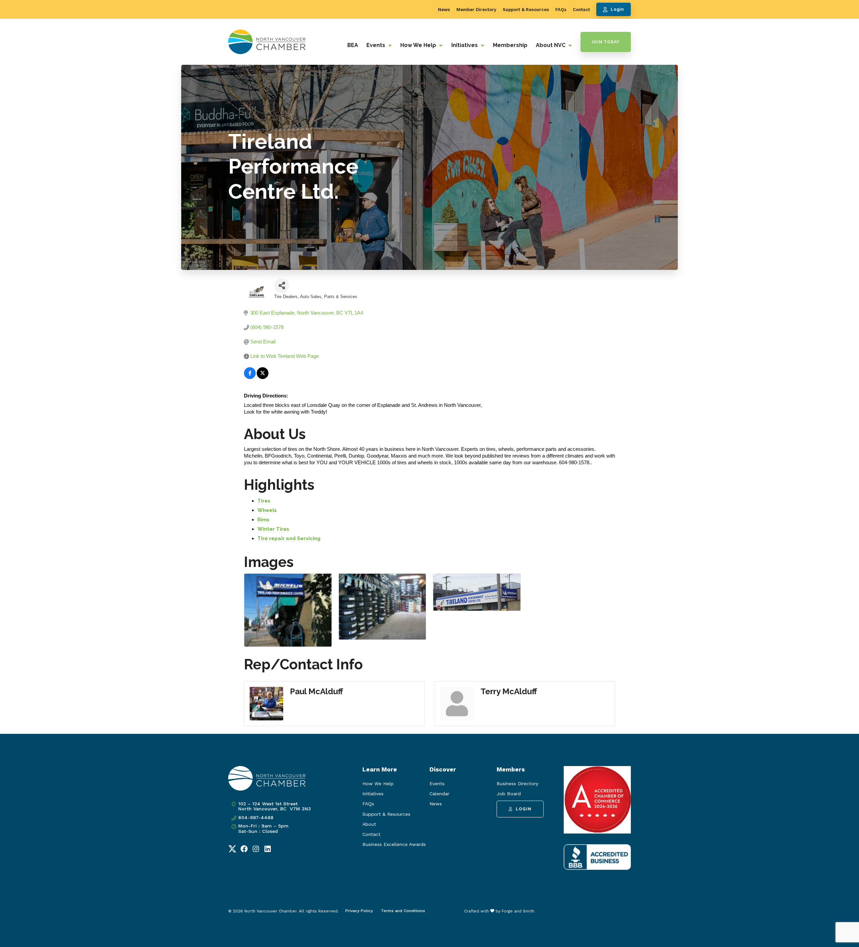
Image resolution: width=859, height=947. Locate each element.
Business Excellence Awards (394, 844)
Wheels (267, 510)
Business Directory (517, 783)
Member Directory (476, 9)
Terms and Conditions (403, 910)
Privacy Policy (359, 910)
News (444, 9)
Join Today (606, 42)
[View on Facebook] (250, 377)
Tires (263, 501)
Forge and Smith (518, 911)
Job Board (509, 793)
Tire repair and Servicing (288, 538)
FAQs (560, 9)
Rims (263, 520)
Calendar (439, 793)
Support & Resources (526, 9)
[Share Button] (281, 285)
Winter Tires (273, 529)
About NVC (551, 45)
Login (617, 9)
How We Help (419, 45)
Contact (581, 9)
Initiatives (465, 45)
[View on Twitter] (262, 377)
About (369, 824)
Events (376, 45)
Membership (510, 45)
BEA (352, 45)
